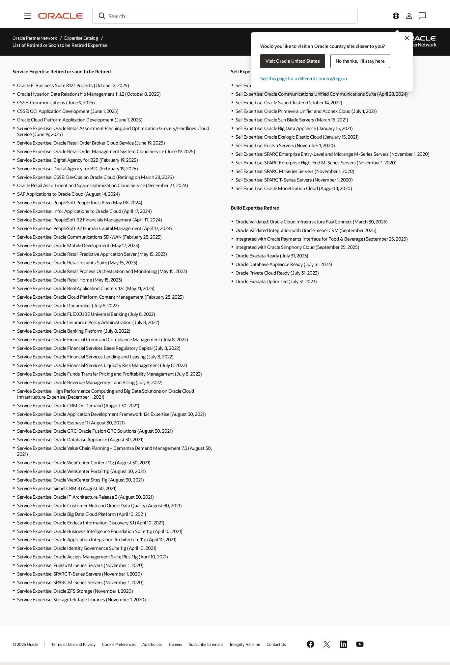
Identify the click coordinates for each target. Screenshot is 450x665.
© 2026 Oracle (25, 644)
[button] (28, 16)
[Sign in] (409, 16)
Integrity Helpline (245, 644)
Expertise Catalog (81, 38)
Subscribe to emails (206, 644)
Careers (175, 644)
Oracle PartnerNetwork (35, 38)
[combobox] (225, 16)
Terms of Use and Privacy (73, 644)
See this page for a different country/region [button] (303, 78)
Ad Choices (152, 644)
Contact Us (276, 644)
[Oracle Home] (60, 16)
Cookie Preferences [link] (119, 644)
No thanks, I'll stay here (360, 61)
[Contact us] (422, 16)
